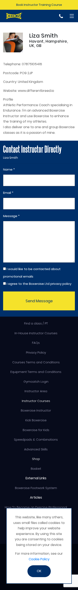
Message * (11, 216)
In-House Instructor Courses (36, 333)
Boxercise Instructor (36, 410)
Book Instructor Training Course (39, 5)
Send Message (39, 301)
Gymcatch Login (36, 381)
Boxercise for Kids (36, 430)
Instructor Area (36, 391)
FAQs (36, 342)
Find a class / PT (36, 323)
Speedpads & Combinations (36, 439)
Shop (36, 459)
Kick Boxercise (36, 420)
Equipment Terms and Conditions (35, 372)
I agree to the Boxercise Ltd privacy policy (39, 283)
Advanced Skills (36, 449)
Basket (36, 468)
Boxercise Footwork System (36, 488)
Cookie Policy (39, 559)
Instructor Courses (36, 401)
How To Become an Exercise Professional (36, 507)
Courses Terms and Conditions (36, 362)
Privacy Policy (36, 352)
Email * (8, 193)
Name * (9, 169)
